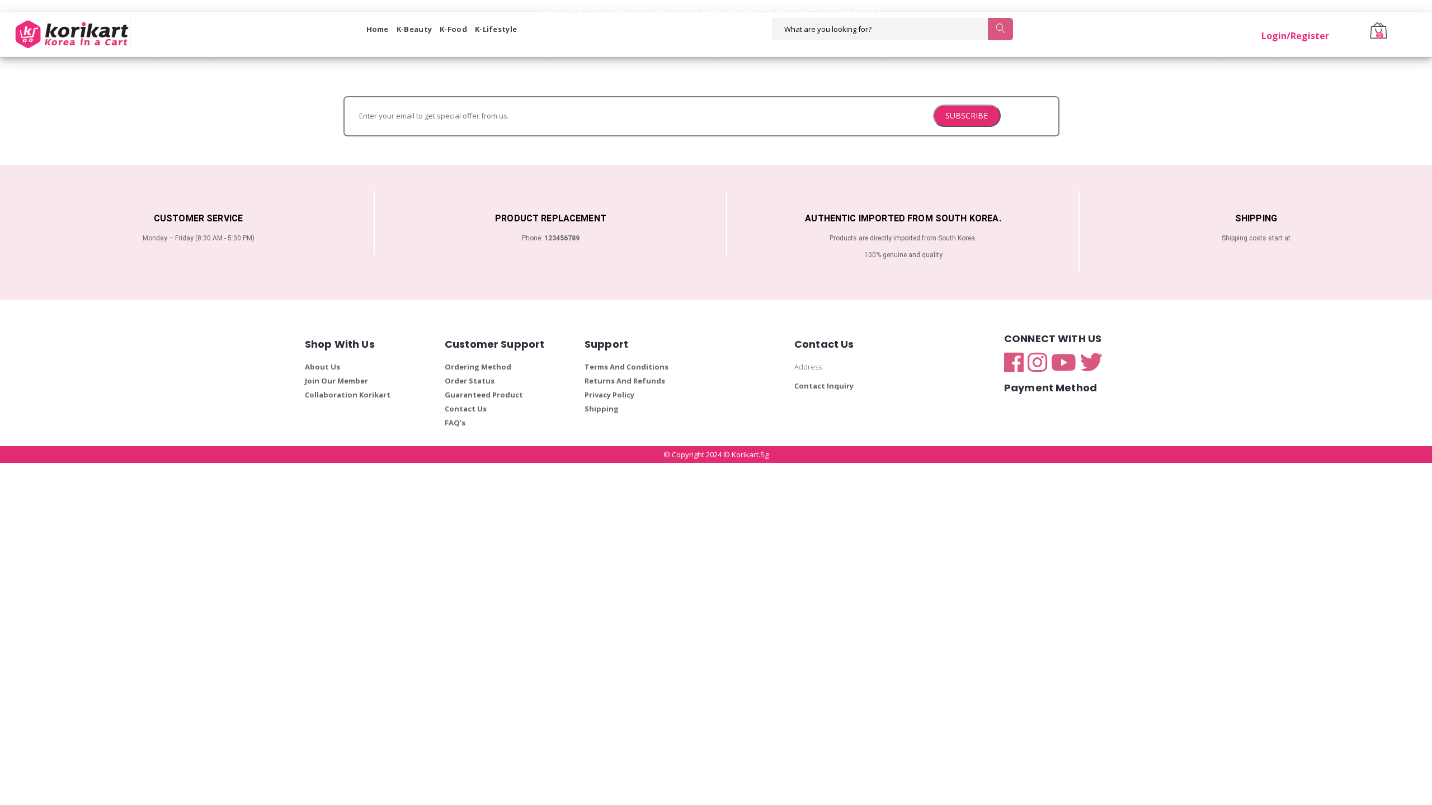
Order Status (469, 381)
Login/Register (1295, 36)
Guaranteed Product (484, 395)
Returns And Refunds (625, 381)
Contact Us (466, 409)
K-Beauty (414, 29)
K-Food (453, 29)
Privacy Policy (609, 395)
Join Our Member (336, 381)
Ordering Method (478, 367)
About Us (322, 367)
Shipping (602, 409)
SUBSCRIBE (966, 115)
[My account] (1330, 29)
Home (377, 29)
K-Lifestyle (496, 29)
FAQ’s (455, 423)
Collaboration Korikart (347, 395)
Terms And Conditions (626, 367)
